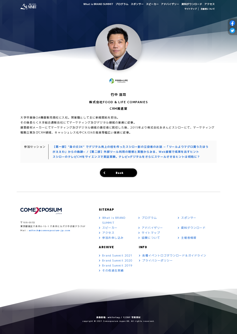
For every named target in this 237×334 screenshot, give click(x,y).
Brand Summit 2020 (117, 260)
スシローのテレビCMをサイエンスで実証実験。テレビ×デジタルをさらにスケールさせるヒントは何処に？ (126, 157)
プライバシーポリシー (157, 260)
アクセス (209, 4)
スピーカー (152, 4)
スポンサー (137, 4)
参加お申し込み (113, 238)
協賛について (151, 238)
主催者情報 (188, 238)
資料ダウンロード (191, 4)
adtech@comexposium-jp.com (49, 230)
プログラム (122, 4)
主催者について (208, 8)
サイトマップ (190, 8)
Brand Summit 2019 (117, 265)
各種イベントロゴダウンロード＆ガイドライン (174, 255)
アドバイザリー (170, 4)
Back (120, 172)
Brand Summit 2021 (117, 255)
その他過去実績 (113, 270)
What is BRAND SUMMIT (98, 4)
